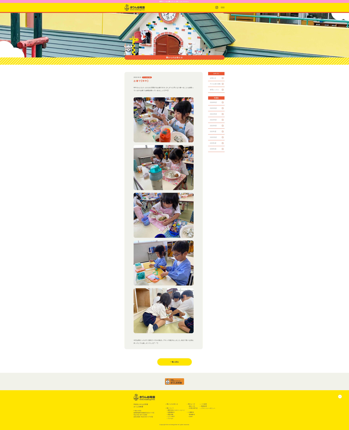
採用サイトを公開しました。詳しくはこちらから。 (174, 1)
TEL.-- (140, 415)
